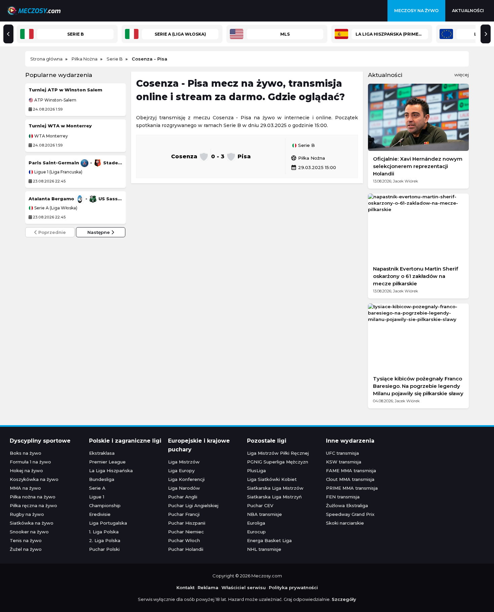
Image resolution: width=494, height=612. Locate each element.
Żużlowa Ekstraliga (347, 505)
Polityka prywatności (293, 587)
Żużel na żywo (26, 549)
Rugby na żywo (27, 514)
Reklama (208, 587)
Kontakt (185, 587)
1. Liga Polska (104, 531)
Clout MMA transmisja (350, 479)
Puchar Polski (104, 549)
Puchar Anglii (182, 496)
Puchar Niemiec (186, 531)
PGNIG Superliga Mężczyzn (277, 461)
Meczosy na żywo (416, 10)
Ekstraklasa (102, 453)
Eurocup (256, 531)
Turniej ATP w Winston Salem (65, 89)
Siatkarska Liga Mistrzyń (274, 496)
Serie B (306, 145)
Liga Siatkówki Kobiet (272, 479)
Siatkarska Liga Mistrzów (275, 488)
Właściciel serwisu (243, 587)
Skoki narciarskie (345, 523)
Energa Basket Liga (269, 540)
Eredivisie (100, 514)
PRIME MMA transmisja (352, 488)
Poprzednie (51, 232)
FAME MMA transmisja (351, 470)
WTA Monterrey (50, 136)
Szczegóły (344, 599)
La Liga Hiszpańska (111, 470)
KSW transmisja (343, 461)
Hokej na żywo (26, 470)
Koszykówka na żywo (34, 479)
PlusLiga (256, 470)
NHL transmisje (264, 549)
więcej (461, 74)
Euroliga (256, 523)
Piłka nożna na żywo (32, 496)
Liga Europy (181, 470)
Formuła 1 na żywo (30, 461)
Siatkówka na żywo (31, 523)
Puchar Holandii (185, 549)
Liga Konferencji (186, 479)
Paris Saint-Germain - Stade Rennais (76, 162)
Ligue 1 (96, 496)
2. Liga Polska (104, 540)
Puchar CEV (260, 505)
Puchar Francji (184, 514)
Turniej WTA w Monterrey (60, 125)
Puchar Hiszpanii (186, 523)
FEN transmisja (343, 496)
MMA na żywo (25, 488)
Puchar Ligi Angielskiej (193, 505)
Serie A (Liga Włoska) (55, 208)
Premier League (107, 461)
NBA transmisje (264, 514)
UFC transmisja (342, 453)
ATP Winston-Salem (54, 100)
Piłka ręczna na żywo (33, 505)
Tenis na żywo (26, 540)
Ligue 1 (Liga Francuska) (57, 172)
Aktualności (468, 10)
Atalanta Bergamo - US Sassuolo (76, 198)
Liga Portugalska (108, 523)
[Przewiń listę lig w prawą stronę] (486, 34)
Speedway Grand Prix (350, 514)
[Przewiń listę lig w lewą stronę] (8, 34)
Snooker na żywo (29, 531)
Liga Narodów (184, 488)
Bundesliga (101, 479)
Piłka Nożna (308, 158)
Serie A (97, 488)
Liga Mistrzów (184, 461)
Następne (99, 232)
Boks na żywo (25, 453)
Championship (105, 505)
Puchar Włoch (184, 540)
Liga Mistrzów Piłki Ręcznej (278, 453)
